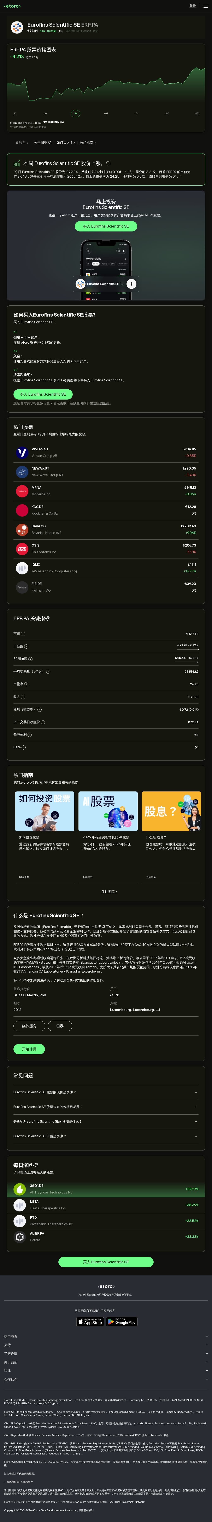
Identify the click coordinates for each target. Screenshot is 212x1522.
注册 (12, 122)
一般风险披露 (11, 1481)
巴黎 (60, 1026)
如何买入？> (66, 143)
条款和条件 (181, 1461)
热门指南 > (88, 143)
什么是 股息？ (156, 837)
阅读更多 (24, 877)
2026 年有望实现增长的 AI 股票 (106, 837)
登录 (192, 6)
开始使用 (29, 1049)
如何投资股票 (29, 837)
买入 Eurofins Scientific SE (106, 226)
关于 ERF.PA (42, 143)
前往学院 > (109, 892)
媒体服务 (29, 1026)
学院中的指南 (100, 403)
